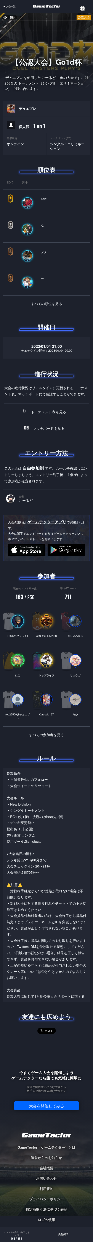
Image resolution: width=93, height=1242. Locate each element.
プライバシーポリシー (46, 1198)
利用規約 (46, 1188)
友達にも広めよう (46, 1016)
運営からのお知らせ (46, 1157)
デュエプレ (27, 108)
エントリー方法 (46, 452)
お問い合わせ (46, 1178)
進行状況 (46, 373)
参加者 (46, 575)
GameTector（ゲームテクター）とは (46, 1147)
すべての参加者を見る (46, 735)
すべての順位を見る (46, 303)
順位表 (46, 169)
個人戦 (32, 125)
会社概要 (46, 1167)
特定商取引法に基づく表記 (46, 1209)
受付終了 (63, 1234)
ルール (46, 758)
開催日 (46, 327)
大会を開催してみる (46, 1105)
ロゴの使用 (46, 1219)
